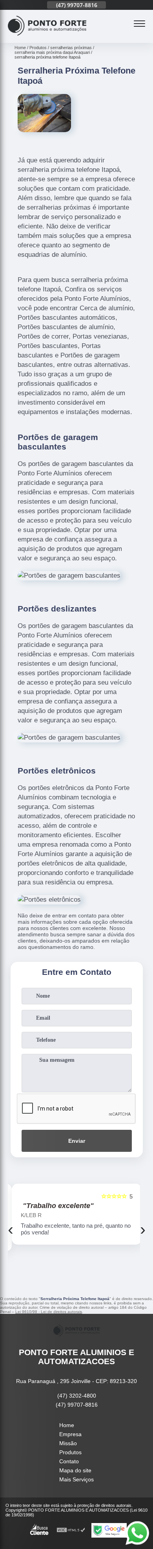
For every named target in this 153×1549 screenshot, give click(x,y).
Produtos (70, 1452)
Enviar (76, 1141)
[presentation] (10, 1229)
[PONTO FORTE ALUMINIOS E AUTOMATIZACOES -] (47, 38)
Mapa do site (75, 1470)
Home (66, 1425)
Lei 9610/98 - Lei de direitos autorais (48, 1312)
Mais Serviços (76, 1479)
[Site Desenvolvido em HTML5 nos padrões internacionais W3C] (71, 1530)
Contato (69, 1461)
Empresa (70, 1434)
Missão (68, 1443)
